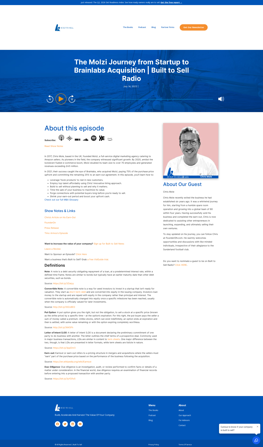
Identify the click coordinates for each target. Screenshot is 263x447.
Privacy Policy (153, 444)
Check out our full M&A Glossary (61, 199)
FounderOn (50, 222)
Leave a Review (53, 248)
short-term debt (77, 292)
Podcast (142, 27)
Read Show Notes (54, 146)
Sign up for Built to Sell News (109, 243)
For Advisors (184, 420)
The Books (128, 27)
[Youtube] (80, 424)
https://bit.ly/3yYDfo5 (64, 378)
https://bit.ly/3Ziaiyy (63, 283)
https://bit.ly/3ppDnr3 (64, 347)
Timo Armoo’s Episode (56, 233)
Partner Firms (167, 27)
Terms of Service (185, 444)
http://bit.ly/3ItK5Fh (63, 327)
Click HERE (181, 265)
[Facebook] (57, 424)
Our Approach (185, 415)
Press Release (52, 228)
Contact (182, 425)
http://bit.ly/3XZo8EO (64, 307)
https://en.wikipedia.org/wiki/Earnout (72, 361)
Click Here (81, 254)
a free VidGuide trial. (98, 259)
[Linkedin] (72, 424)
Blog (153, 27)
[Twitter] (65, 424)
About (181, 410)
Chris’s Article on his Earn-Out (60, 217)
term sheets (114, 339)
